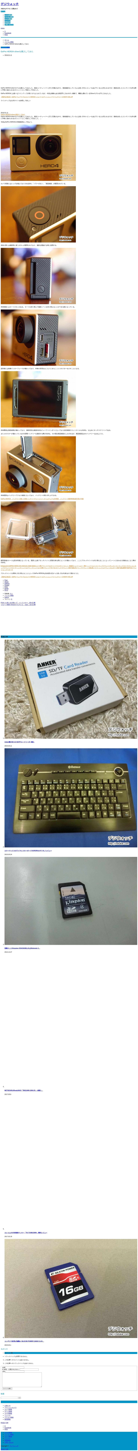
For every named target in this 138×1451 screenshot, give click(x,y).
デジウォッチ (10, 4)
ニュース (8, 21)
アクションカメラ (11, 1407)
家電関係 (8, 23)
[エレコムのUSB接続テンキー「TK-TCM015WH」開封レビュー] (71, 1229)
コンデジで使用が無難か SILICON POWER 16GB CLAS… (24, 1341)
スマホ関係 (8, 15)
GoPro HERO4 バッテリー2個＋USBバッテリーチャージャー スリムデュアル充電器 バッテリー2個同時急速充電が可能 (42, 499)
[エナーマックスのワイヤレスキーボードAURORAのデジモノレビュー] (71, 847)
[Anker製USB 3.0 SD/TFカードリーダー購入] (71, 738)
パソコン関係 (9, 17)
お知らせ (8, 1405)
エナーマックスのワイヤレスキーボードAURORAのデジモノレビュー (28, 850)
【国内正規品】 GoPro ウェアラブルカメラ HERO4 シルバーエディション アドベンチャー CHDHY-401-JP (37, 97)
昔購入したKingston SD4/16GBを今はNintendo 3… (22, 948)
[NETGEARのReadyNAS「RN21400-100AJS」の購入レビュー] (71, 1086)
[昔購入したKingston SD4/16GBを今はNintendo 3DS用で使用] (71, 944)
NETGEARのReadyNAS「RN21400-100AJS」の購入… (24, 1090)
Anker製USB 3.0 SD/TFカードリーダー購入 (19, 742)
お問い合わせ (9, 25)
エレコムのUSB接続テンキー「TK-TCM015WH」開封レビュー (26, 1232)
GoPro (7, 597)
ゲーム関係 (8, 1411)
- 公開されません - (11, 1369)
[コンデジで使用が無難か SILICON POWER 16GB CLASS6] (71, 1337)
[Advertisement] (69, 71)
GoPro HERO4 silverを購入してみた (13, 114)
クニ (11, 593)
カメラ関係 (8, 19)
